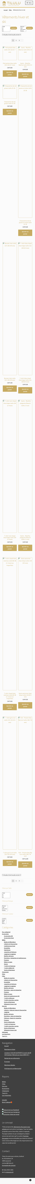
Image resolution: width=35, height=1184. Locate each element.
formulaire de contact (9, 1165)
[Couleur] (4, 919)
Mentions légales (9, 1065)
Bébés (4, 1082)
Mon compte (6, 1181)
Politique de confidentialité (12, 1068)
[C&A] (23, 28)
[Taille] (6, 26)
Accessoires (5, 1088)
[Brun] (4, 923)
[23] (6, 29)
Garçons (4, 1086)
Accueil (6, 10)
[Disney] (23, 31)
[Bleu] (4, 921)
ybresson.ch (9, 1172)
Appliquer (13, 28)
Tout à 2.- (5, 1093)
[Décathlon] (23, 29)
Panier (27, 1179)
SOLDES (4, 1100)
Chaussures (5, 1091)
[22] (6, 28)
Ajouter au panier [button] (9, 73)
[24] (6, 31)
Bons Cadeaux (6, 1102)
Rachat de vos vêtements (12, 1058)
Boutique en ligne (9, 1049)
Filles (10, 10)
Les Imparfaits (6, 1095)
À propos (7, 1061)
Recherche (17, 1181)
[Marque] (23, 26)
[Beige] (4, 920)
